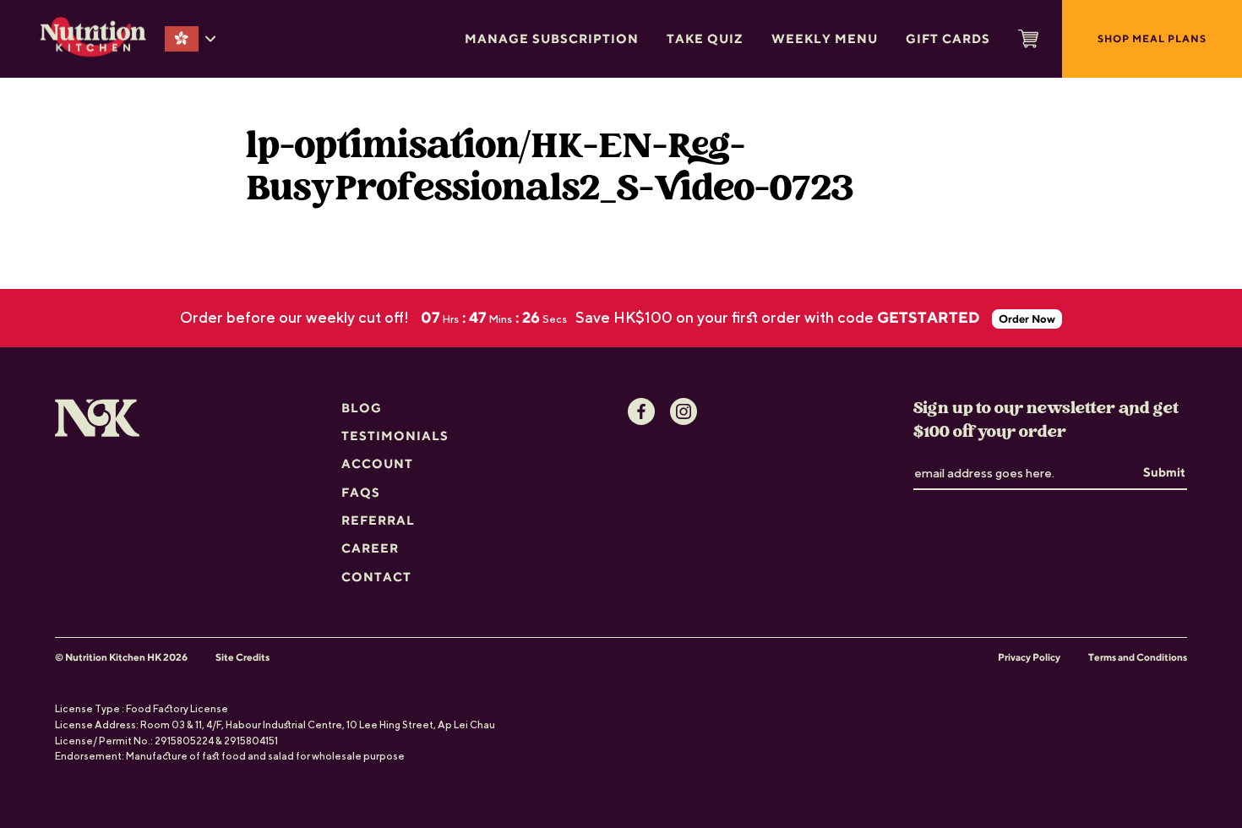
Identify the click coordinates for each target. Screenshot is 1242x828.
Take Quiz (705, 38)
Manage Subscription (552, 38)
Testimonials (395, 435)
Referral (378, 520)
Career (370, 548)
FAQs (360, 492)
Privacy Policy (1029, 657)
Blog (361, 407)
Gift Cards (948, 38)
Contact (376, 576)
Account (377, 463)
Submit (1164, 472)
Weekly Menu (824, 38)
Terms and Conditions (1137, 657)
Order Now (1027, 319)
